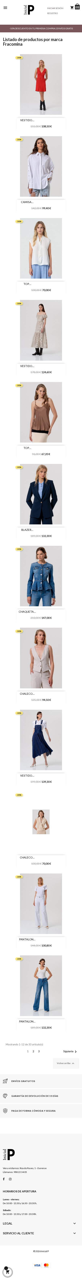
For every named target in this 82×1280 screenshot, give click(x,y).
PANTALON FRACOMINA (26, 940)
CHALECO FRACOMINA (26, 694)
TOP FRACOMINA (26, 284)
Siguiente (70, 1051)
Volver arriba (66, 1063)
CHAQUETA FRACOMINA (26, 612)
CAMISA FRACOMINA (26, 202)
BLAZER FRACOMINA (26, 530)
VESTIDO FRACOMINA (26, 120)
